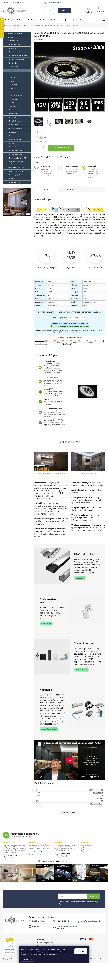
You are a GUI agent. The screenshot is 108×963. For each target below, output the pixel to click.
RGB (11, 74)
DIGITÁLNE (14, 99)
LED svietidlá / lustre (14, 182)
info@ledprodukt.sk (38, 921)
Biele (12, 70)
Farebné (13, 88)
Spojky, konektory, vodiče (15, 128)
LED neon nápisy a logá (15, 175)
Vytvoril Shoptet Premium (97, 959)
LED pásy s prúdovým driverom (17, 56)
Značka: (40, 162)
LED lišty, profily (13, 125)
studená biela (98, 793)
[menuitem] (9, 20)
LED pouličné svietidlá (14, 147)
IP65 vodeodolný (96, 804)
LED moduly (11, 143)
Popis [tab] (46, 189)
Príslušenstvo (46, 623)
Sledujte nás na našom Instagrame (56, 861)
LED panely (11, 136)
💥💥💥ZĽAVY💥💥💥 (15, 33)
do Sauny (13, 106)
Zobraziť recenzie (25, 836)
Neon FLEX (13, 103)
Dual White (13, 85)
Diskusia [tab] (70, 189)
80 (102, 801)
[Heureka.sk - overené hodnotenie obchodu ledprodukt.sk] (9, 945)
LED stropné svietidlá (14, 140)
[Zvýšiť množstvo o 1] (43, 146)
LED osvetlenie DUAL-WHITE (17, 158)
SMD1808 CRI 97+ (16, 96)
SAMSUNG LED (13, 41)
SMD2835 (99, 798)
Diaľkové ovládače (81, 669)
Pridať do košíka (63, 148)
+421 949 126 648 (63, 921)
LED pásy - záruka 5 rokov (16, 52)
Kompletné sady (13, 114)
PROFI (12, 81)
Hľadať (64, 11)
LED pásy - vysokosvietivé (16, 59)
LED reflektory (12, 132)
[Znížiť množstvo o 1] (43, 149)
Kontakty (5, 2)
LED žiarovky (12, 48)
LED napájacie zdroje (14, 121)
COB (11, 92)
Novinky (10, 37)
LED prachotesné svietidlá (16, 154)
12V (101, 795)
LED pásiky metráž (13, 110)
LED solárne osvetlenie (15, 45)
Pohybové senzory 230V (15, 171)
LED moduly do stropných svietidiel (15, 163)
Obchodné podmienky (18, 2)
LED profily (79, 578)
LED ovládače (12, 117)
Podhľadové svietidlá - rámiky (17, 168)
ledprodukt (36, 927)
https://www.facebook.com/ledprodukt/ (91, 922)
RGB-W (13, 78)
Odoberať (93, 896)
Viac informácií (51, 954)
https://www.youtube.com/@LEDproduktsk (67, 927)
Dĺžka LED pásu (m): (60, 317)
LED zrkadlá (11, 179)
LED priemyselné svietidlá (16, 151)
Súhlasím (80, 951)
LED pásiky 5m (12, 63)
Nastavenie (27, 959)
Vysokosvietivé (15, 67)
